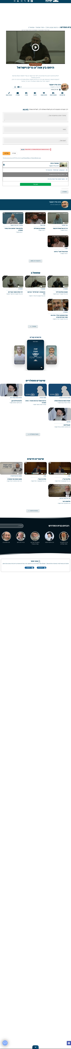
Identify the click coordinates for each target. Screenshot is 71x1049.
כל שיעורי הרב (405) (35, 261)
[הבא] (59, 355)
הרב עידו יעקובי (64, 294)
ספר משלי (42, 225)
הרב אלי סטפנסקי (66, 481)
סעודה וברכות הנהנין (65, 398)
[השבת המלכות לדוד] (58, 286)
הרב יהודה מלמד (18, 481)
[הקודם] (12, 355)
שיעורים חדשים (35, 459)
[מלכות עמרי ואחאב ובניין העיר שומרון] (13, 224)
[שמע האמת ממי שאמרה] (11, 473)
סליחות (68, 422)
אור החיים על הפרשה (64, 498)
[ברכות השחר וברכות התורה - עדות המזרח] (35, 396)
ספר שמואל (65, 225)
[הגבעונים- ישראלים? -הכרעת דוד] (35, 287)
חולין (69, 476)
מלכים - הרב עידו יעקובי (16, 225)
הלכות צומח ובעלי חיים (16, 398)
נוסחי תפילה (43, 398)
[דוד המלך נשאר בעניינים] (13, 286)
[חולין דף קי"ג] (59, 473)
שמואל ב (64, 192)
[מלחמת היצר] (59, 495)
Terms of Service (35, 158)
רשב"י (66, 248)
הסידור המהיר (67, 403)
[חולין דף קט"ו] (35, 473)
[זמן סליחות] (59, 419)
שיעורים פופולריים (35, 380)
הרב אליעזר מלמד (17, 403)
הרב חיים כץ (67, 503)
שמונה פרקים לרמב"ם (16, 476)
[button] (69, 1043)
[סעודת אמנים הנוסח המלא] (59, 395)
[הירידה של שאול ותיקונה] (58, 223)
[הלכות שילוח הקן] (11, 395)
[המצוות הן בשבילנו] (35, 223)
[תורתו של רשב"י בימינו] (58, 246)
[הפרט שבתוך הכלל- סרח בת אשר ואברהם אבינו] (58, 310)
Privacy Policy (26, 158)
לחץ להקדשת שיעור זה (35, 64)
